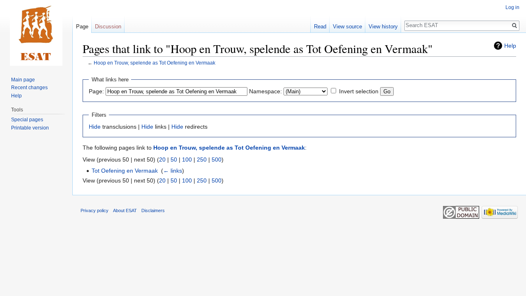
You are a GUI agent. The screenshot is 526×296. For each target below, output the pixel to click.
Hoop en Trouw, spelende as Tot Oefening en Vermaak (154, 62)
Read (320, 26)
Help (510, 45)
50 (174, 159)
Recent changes (29, 87)
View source (347, 26)
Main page (23, 80)
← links (172, 170)
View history (383, 26)
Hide (95, 126)
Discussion (108, 26)
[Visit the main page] (36, 33)
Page (82, 26)
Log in (512, 7)
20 (162, 159)
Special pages (27, 120)
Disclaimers (153, 210)
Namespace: (265, 91)
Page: (96, 91)
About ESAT (125, 210)
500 (216, 159)
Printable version (30, 128)
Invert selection (358, 91)
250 (202, 159)
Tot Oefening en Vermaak (125, 170)
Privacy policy (94, 210)
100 (187, 159)
